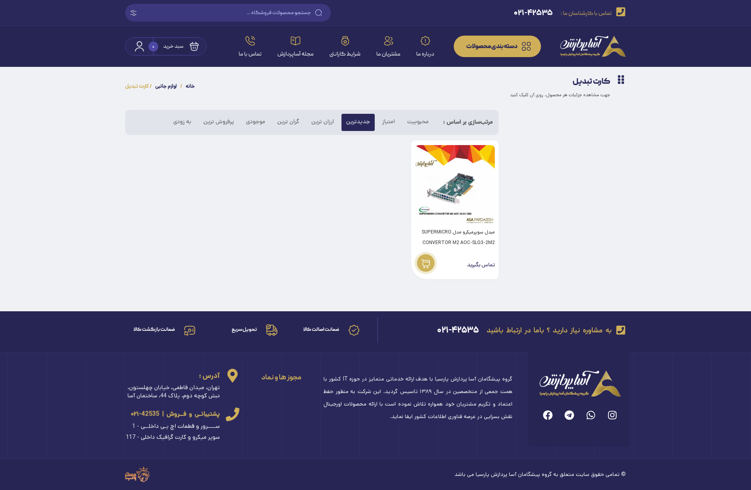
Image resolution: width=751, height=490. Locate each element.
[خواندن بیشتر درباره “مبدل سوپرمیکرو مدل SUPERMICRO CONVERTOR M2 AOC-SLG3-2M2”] (426, 263)
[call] (232, 414)
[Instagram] (612, 415)
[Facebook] (548, 415)
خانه (190, 86)
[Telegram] (569, 415)
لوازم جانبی (166, 86)
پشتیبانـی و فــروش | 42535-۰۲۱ (175, 413)
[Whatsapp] (591, 415)
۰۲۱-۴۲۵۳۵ (458, 330)
